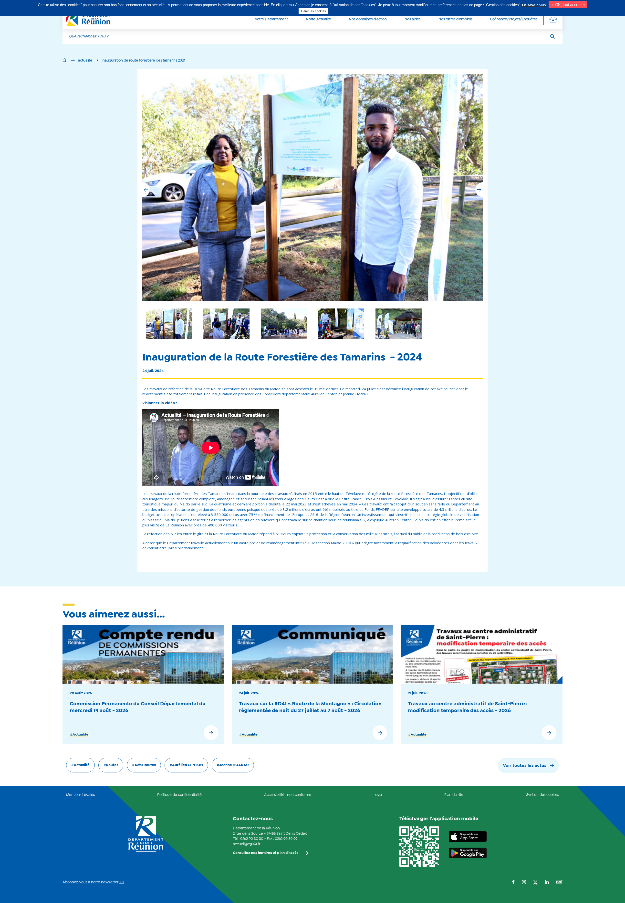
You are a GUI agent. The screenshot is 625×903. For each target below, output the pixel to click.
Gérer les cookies (313, 11)
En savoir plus (534, 5)
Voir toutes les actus (524, 766)
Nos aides (412, 19)
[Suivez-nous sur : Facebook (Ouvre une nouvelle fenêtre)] (513, 882)
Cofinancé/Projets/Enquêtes (513, 19)
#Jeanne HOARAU (233, 765)
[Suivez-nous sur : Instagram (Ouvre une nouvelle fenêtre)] (524, 882)
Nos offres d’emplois (455, 19)
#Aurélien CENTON (186, 765)
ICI (121, 882)
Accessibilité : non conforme (287, 794)
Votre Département (271, 19)
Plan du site (453, 794)
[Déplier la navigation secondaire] (552, 19)
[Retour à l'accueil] (64, 60)
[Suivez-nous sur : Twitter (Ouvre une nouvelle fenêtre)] (535, 883)
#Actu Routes (144, 765)
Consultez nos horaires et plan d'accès (265, 853)
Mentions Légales (80, 794)
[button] (479, 189)
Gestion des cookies (542, 794)
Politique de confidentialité (179, 794)
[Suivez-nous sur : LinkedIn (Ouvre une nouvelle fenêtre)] (547, 882)
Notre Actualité (318, 19)
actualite (85, 60)
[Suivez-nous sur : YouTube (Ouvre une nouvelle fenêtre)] (559, 882)
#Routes (111, 765)
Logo (378, 794)
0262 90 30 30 (251, 838)
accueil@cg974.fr (246, 844)
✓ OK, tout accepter (568, 5)
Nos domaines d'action (368, 19)
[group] (399, 323)
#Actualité (79, 734)
